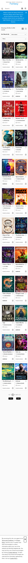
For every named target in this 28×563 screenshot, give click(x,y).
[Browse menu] (25, 9)
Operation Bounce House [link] (20, 206)
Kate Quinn (19, 237)
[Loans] (22, 9)
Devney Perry (7, 62)
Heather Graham (7, 383)
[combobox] (11, 9)
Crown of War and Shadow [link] (7, 264)
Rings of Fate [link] (6, 235)
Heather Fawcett (20, 178)
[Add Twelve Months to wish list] (26, 330)
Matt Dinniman (7, 208)
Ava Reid (19, 149)
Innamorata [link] (19, 147)
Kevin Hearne (20, 91)
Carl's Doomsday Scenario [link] (7, 206)
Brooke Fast (6, 120)
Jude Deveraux (7, 295)
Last (18, 398)
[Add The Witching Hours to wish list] (13, 388)
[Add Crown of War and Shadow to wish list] (13, 272)
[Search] (2, 8)
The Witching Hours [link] (7, 381)
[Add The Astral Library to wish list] (26, 242)
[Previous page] (9, 395)
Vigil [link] (4, 323)
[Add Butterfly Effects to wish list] (13, 184)
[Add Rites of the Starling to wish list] (13, 67)
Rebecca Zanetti (20, 383)
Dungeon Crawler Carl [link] (20, 293)
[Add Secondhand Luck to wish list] (26, 272)
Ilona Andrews (7, 149)
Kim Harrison (20, 266)
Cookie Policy (13, 558)
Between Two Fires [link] (20, 118)
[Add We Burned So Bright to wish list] (26, 67)
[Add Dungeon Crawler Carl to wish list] (26, 301)
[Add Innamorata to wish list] (26, 155)
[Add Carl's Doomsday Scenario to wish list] (13, 213)
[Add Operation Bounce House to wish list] (26, 213)
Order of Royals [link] (7, 293)
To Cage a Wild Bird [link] (7, 118)
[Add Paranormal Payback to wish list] (13, 96)
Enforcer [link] (18, 381)
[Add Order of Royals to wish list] (13, 301)
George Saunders (8, 324)
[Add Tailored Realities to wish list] (13, 359)
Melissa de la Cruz (8, 237)
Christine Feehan (20, 354)
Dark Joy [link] (18, 352)
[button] (23, 29)
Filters (3, 39)
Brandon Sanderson (8, 354)
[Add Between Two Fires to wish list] (26, 126)
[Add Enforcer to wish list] (26, 388)
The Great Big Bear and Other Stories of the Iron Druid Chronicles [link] (20, 89)
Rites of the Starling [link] (7, 60)
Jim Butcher (6, 91)
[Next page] (20, 395)
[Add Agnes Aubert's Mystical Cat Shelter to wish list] (26, 184)
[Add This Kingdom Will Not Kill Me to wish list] (13, 155)
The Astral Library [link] (20, 235)
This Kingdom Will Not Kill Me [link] (7, 147)
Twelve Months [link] (20, 323)
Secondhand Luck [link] (20, 264)
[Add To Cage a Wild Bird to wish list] (13, 126)
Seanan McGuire (7, 178)
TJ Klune (19, 62)
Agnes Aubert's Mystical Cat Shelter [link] (20, 177)
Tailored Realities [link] (7, 352)
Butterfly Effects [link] (7, 177)
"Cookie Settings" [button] (12, 552)
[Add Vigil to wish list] (13, 330)
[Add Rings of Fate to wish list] (13, 242)
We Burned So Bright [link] (20, 60)
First (11, 398)
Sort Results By (5, 34)
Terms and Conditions (8, 540)
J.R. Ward (6, 266)
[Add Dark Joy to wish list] (26, 359)
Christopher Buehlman (21, 120)
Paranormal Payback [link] (7, 89)
